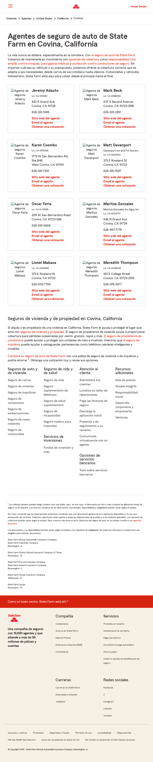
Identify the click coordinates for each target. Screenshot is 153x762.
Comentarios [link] (62, 652)
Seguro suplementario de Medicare (56, 390)
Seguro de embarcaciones (18, 411)
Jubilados (60, 701)
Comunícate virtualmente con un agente (93, 440)
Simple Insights (125, 386)
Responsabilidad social (126, 394)
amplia (12, 63)
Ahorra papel (110, 652)
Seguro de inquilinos (22, 392)
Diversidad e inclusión (66, 694)
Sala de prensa (125, 380)
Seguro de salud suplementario (55, 403)
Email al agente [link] (42, 122)
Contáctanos (62, 624)
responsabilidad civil (121, 59)
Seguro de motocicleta (16, 432)
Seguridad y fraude (59, 733)
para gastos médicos (55, 63)
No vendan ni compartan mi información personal (109, 740)
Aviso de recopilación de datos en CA (60, 740)
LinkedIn (107, 708)
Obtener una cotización (48, 126)
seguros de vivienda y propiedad (42, 332)
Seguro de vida (54, 380)
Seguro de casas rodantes (19, 421)
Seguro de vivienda (21, 386)
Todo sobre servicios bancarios (93, 472)
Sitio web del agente (46, 118)
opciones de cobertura (84, 59)
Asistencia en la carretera (116, 631)
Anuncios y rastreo (17, 733)
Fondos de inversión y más (58, 449)
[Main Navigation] (10, 6)
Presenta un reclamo (113, 624)
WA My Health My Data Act (22, 740)
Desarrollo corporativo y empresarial (124, 407)
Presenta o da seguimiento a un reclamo (91, 426)
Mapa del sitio (124, 733)
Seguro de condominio (16, 400)
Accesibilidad (104, 733)
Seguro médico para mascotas (57, 423)
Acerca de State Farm (67, 631)
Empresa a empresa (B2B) (69, 645)
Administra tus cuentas (89, 382)
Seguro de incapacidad (52, 413)
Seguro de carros (19, 380)
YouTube (107, 715)
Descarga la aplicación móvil (90, 413)
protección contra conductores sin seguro (100, 63)
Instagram (108, 701)
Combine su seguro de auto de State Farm (37, 356)
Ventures (121, 417)
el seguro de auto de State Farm (113, 55)
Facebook (108, 687)
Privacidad (38, 733)
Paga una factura (112, 638)
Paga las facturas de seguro (93, 403)
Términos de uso (83, 733)
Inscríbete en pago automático (118, 645)
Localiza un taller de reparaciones (93, 392)
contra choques (29, 63)
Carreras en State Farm (68, 687)
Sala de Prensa (63, 638)
